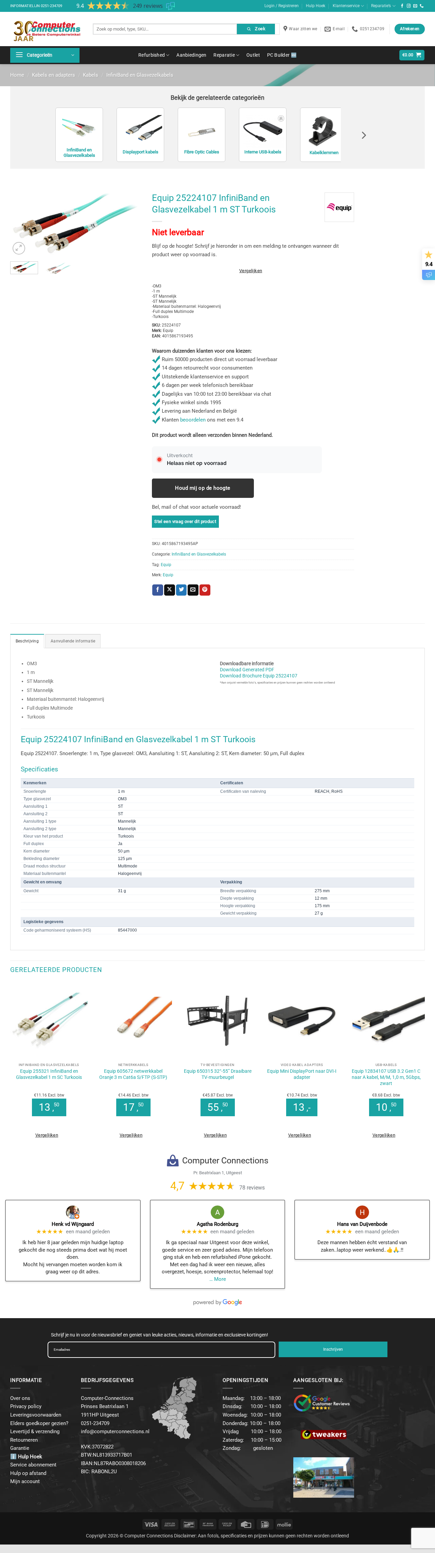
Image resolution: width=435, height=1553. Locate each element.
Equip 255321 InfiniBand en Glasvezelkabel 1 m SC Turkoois (49, 1074)
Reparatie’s (381, 5)
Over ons (20, 1398)
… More (217, 1279)
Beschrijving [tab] (27, 641)
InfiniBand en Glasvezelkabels (139, 75)
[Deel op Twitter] (181, 589)
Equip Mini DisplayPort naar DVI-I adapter (301, 1074)
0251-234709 (51, 6)
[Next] (130, 223)
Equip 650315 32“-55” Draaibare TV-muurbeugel (217, 1074)
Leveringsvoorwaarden (35, 1415)
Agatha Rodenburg (217, 1224)
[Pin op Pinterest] (204, 589)
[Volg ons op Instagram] (409, 6)
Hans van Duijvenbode (362, 1224)
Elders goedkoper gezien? (39, 1423)
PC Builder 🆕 (282, 55)
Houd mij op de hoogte (202, 488)
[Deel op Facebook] (157, 589)
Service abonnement (33, 1465)
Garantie (19, 1448)
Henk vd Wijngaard (73, 1224)
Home (17, 75)
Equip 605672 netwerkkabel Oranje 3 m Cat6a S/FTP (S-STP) (133, 1074)
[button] (45, 55)
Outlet (253, 55)
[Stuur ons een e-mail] (415, 6)
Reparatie (224, 55)
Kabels (90, 75)
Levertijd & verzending (34, 1431)
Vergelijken (250, 270)
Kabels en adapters (53, 75)
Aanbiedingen (191, 55)
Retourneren (24, 1440)
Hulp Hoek (315, 5)
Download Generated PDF (247, 669)
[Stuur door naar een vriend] (193, 589)
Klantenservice (346, 5)
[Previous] (21, 223)
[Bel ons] (422, 6)
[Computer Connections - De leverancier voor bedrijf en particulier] (46, 29)
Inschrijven (333, 1349)
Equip (166, 564)
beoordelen (193, 420)
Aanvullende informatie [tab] (73, 641)
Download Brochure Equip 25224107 (258, 675)
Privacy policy (25, 1406)
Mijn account (25, 1481)
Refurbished (151, 55)
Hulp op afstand (28, 1473)
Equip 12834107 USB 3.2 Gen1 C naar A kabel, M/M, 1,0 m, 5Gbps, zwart (386, 1077)
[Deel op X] (169, 589)
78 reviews (252, 1187)
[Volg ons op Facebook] (402, 6)
